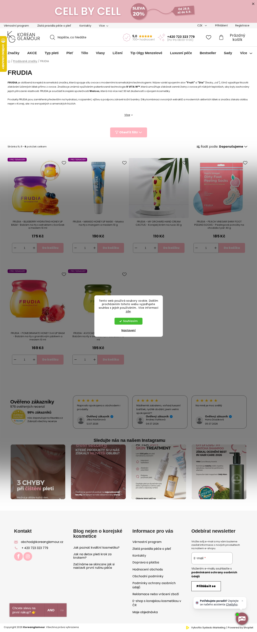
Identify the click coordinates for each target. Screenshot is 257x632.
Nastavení (128, 330)
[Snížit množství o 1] (15, 248)
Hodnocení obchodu (147, 569)
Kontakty (85, 26)
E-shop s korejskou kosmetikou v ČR (156, 603)
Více (127, 115)
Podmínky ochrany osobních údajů (154, 585)
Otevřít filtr (128, 132)
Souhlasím (130, 321)
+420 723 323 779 (181, 37)
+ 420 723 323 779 (34, 548)
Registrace (242, 25)
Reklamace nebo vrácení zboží (155, 594)
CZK (200, 25)
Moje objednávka (145, 612)
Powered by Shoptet (240, 627)
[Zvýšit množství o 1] (34, 248)
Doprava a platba (145, 562)
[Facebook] (18, 556)
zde (128, 311)
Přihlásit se (206, 586)
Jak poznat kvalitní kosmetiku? (96, 547)
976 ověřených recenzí (27, 406)
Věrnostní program (16, 26)
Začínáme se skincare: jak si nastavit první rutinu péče (94, 566)
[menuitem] (13, 53)
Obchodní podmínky (147, 576)
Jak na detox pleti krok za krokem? (92, 556)
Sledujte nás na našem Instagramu (129, 440)
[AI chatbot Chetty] (241, 618)
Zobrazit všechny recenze (42, 421)
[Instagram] (27, 556)
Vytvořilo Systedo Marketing (208, 627)
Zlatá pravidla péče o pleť (54, 26)
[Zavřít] (242, 600)
